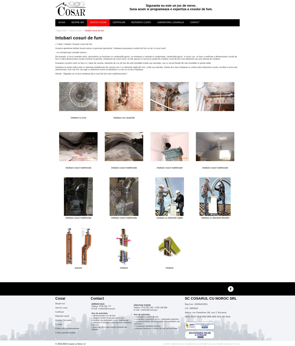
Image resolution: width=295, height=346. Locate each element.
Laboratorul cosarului (170, 22)
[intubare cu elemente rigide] (169, 196)
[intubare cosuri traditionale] (78, 146)
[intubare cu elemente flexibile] (215, 196)
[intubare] (124, 246)
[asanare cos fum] (169, 96)
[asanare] (78, 246)
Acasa (61, 22)
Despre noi (77, 22)
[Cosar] (70, 8)
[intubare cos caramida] (124, 96)
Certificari (119, 22)
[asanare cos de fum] (215, 96)
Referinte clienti (141, 22)
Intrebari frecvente (63, 320)
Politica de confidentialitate (67, 328)
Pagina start (61, 30)
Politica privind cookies (65, 333)
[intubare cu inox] (78, 96)
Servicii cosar (98, 22)
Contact (194, 22)
